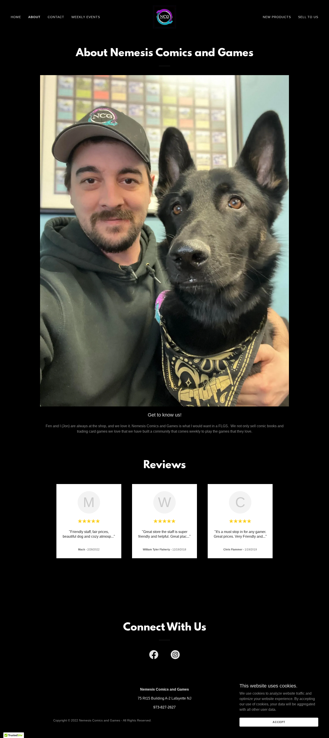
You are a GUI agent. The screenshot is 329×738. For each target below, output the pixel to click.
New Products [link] (277, 17)
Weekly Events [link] (85, 17)
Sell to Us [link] (308, 17)
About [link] (34, 17)
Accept (279, 721)
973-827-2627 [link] (164, 707)
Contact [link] (56, 17)
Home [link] (16, 17)
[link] (164, 17)
